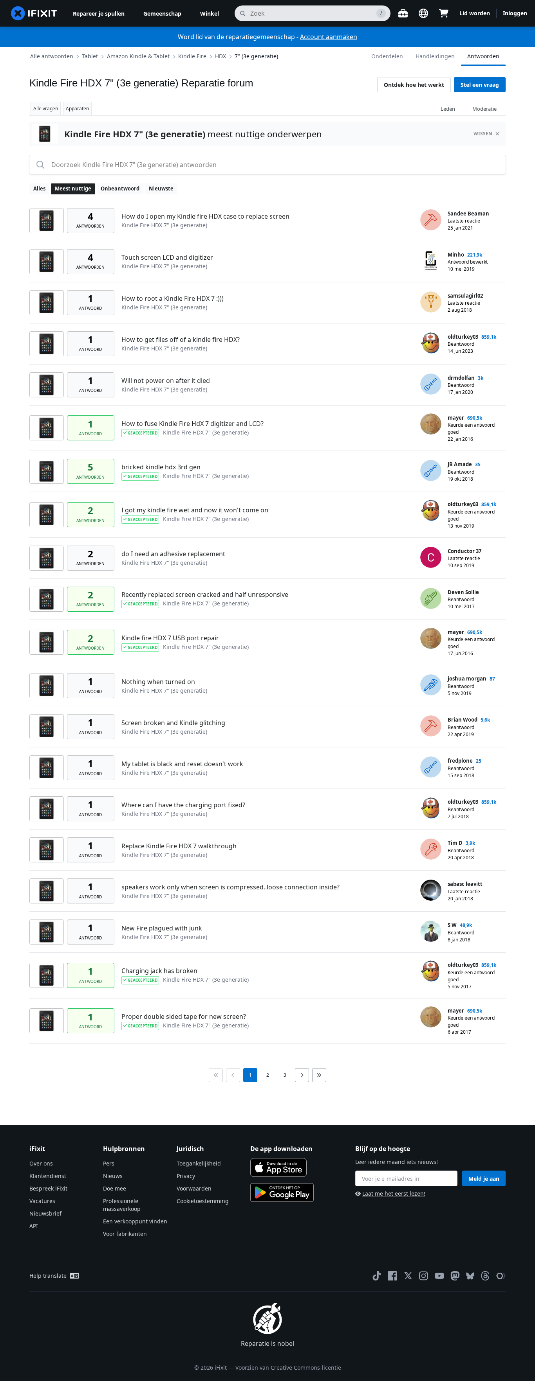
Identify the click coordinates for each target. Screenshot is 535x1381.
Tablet (90, 56)
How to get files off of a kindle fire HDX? (180, 339)
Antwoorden (483, 56)
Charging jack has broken (159, 970)
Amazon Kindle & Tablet (138, 56)
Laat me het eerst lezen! (393, 1193)
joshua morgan (467, 678)
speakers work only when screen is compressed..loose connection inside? (230, 887)
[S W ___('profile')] (430, 931)
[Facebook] (392, 1275)
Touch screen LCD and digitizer (167, 257)
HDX (220, 56)
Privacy (186, 1176)
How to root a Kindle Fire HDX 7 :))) (172, 298)
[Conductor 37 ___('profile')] (430, 557)
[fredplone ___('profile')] (430, 767)
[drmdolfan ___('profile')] (430, 384)
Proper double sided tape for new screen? (183, 1016)
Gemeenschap (162, 13)
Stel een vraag (480, 84)
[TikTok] (376, 1275)
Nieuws (113, 1176)
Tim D (455, 842)
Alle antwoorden (51, 56)
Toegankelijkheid (199, 1163)
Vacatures (42, 1201)
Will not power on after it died (165, 380)
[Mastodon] (455, 1275)
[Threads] (485, 1275)
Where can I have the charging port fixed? (183, 805)
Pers (108, 1163)
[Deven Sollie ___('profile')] (430, 598)
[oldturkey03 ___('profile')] (430, 343)
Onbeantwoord (120, 188)
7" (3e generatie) (256, 56)
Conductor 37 (464, 551)
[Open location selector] (423, 13)
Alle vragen (45, 108)
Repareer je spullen (99, 13)
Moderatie (484, 108)
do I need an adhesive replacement (173, 554)
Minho (456, 254)
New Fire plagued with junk (161, 928)
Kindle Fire (192, 56)
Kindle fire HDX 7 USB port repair (170, 638)
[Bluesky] (470, 1276)
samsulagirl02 (465, 295)
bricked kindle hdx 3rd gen (161, 467)
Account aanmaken (328, 36)
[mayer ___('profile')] (430, 424)
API (33, 1226)
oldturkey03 (463, 336)
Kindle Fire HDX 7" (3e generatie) (164, 225)
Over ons (41, 1163)
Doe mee (114, 1188)
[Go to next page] (302, 1075)
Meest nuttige (73, 188)
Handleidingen (435, 56)
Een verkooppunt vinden (135, 1221)
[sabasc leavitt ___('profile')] (430, 890)
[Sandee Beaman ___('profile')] (430, 219)
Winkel (209, 13)
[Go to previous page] (233, 1075)
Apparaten (77, 108)
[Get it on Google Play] (282, 1192)
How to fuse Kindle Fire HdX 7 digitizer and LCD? (192, 423)
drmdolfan (461, 377)
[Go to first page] (216, 1075)
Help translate (48, 1275)
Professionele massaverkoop (122, 1204)
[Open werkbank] (403, 13)
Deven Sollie (463, 592)
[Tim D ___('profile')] (430, 849)
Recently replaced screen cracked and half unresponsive (204, 594)
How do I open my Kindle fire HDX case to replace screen (205, 216)
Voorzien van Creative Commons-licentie (288, 1367)
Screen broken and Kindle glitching (173, 722)
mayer (456, 417)
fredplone (460, 760)
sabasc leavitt (465, 883)
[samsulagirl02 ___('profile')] (430, 301)
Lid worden (474, 13)
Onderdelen (387, 56)
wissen (483, 133)
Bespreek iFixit (48, 1188)
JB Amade (460, 464)
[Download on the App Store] (278, 1167)
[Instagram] (423, 1275)
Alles (39, 188)
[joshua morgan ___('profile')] (430, 684)
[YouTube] (439, 1275)
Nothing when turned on (158, 681)
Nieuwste (161, 188)
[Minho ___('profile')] (430, 260)
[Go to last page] (319, 1075)
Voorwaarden (194, 1188)
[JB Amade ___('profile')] (430, 470)
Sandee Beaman (468, 213)
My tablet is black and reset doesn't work (182, 764)
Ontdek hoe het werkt (414, 84)
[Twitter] (408, 1275)
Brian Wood (462, 719)
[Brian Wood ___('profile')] (430, 725)
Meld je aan (483, 1178)
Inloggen (515, 13)
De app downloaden (281, 1148)
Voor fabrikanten (125, 1233)
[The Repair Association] (501, 1275)
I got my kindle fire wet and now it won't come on (194, 510)
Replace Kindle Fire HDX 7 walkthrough (179, 846)
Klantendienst (47, 1176)
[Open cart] (444, 13)
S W (452, 924)
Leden (448, 108)
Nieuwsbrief (45, 1213)
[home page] (34, 13)
